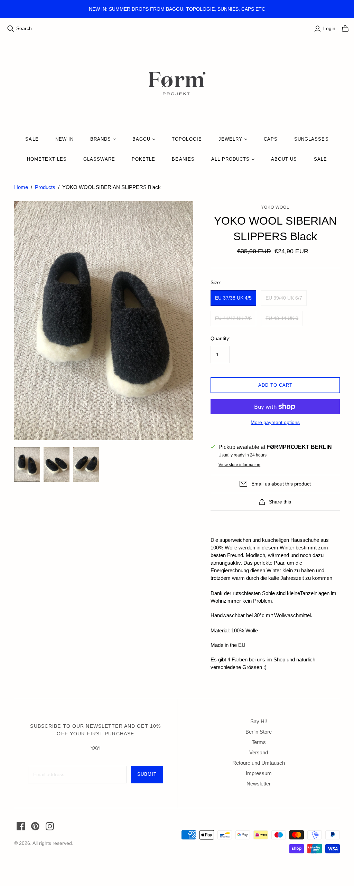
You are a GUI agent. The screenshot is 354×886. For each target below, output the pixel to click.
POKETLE (143, 159)
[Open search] (10, 28)
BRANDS (100, 139)
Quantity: (220, 338)
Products (45, 187)
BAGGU (141, 139)
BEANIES (183, 159)
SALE (31, 139)
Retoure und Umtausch (258, 763)
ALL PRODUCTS (230, 159)
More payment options (275, 422)
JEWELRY (230, 139)
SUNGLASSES (311, 139)
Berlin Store (258, 732)
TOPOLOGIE (187, 139)
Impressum (259, 773)
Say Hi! (258, 721)
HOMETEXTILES (46, 159)
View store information (239, 464)
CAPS (271, 139)
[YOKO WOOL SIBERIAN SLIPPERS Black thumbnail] (27, 464)
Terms (259, 742)
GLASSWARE (99, 159)
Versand (258, 752)
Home (21, 187)
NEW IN (64, 139)
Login (329, 28)
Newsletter (258, 783)
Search (24, 28)
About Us (284, 159)
